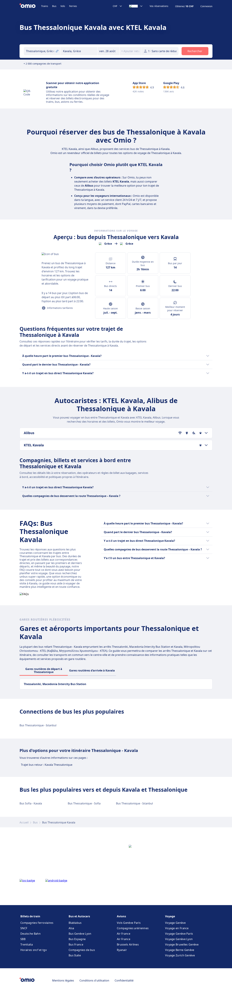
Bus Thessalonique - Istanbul (38, 725)
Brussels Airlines (128, 944)
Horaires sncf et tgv (33, 950)
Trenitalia (26, 944)
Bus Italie (75, 955)
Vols (62, 6)
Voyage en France (177, 928)
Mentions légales (63, 980)
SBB (22, 939)
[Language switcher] (136, 6)
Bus (54, 6)
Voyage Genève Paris (179, 933)
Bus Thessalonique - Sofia (84, 803)
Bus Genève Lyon (80, 933)
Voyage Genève (175, 923)
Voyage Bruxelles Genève (182, 944)
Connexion (206, 6)
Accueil (24, 822)
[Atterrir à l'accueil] (30, 6)
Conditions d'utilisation (94, 980)
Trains (44, 6)
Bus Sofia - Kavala (31, 803)
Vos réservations (159, 6)
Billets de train (30, 916)
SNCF (23, 928)
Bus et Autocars (79, 916)
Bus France (76, 944)
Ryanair (122, 950)
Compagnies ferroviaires (36, 923)
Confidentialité (124, 980)
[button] (108, 51)
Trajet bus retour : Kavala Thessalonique (46, 765)
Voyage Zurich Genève (180, 955)
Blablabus (75, 923)
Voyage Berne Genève (179, 950)
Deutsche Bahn (30, 933)
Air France (123, 933)
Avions (121, 916)
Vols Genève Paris (129, 923)
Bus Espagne (77, 939)
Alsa (71, 928)
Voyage (170, 916)
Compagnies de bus (82, 950)
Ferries (73, 6)
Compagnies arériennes (133, 928)
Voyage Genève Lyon (179, 939)
